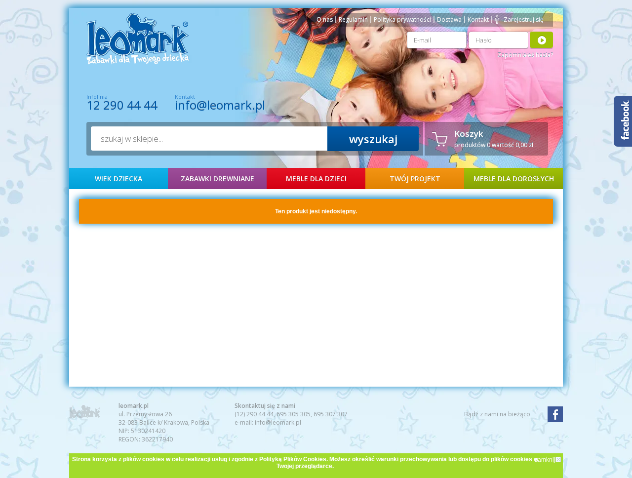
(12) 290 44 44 (254, 414)
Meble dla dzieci (316, 178)
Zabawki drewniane (217, 178)
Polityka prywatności (402, 19)
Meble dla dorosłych (514, 178)
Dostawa (449, 19)
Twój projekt (415, 178)
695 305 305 (293, 414)
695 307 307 (331, 414)
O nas (324, 19)
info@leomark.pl (220, 105)
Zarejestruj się (524, 19)
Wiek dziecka (118, 178)
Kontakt (478, 19)
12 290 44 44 (122, 105)
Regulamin (353, 19)
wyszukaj (373, 138)
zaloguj (541, 40)
